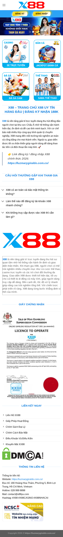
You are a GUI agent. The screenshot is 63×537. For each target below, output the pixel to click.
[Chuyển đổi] (3, 190)
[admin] (31, 5)
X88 (4, 121)
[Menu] (4, 5)
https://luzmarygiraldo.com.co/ (28, 163)
